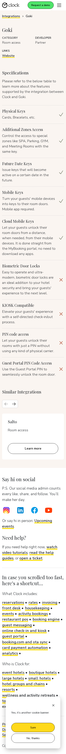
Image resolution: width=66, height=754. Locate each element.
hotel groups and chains (23, 684)
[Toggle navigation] (59, 5)
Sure (33, 727)
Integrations (11, 16)
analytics (10, 653)
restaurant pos (15, 619)
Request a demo (40, 5)
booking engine (46, 619)
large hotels (13, 678)
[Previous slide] (6, 404)
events (8, 613)
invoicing (49, 602)
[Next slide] (14, 404)
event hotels (13, 672)
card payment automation (25, 647)
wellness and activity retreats (28, 695)
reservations (13, 602)
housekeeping (37, 608)
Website (8, 56)
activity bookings (33, 613)
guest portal (13, 636)
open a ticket (30, 558)
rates (33, 602)
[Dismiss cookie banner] (53, 705)
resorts (8, 689)
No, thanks (33, 738)
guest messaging (17, 625)
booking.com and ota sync (25, 642)
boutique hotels (43, 672)
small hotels (39, 678)
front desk (11, 608)
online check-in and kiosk (24, 630)
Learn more (33, 448)
